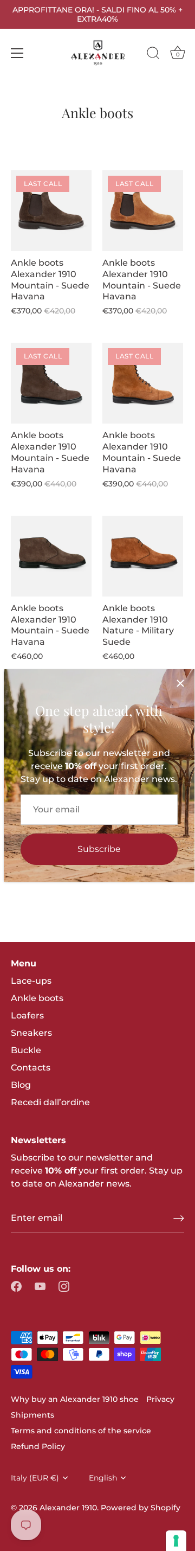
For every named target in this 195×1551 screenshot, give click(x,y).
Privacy (160, 1399)
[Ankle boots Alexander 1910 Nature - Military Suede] (142, 556)
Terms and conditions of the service (81, 1430)
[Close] (180, 683)
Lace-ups (31, 981)
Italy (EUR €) (35, 1477)
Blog (21, 1085)
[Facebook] (16, 1286)
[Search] (153, 55)
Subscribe (99, 849)
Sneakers (31, 1033)
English (103, 1477)
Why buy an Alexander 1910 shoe (75, 1399)
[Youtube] (40, 1286)
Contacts (30, 1067)
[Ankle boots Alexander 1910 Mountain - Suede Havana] (51, 556)
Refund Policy (38, 1446)
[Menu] (17, 53)
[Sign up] (178, 1218)
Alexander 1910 (68, 1507)
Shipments (32, 1415)
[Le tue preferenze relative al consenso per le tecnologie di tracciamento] (176, 1540)
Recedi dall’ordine (50, 1102)
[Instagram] (63, 1286)
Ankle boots (37, 998)
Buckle (26, 1050)
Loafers (27, 1015)
